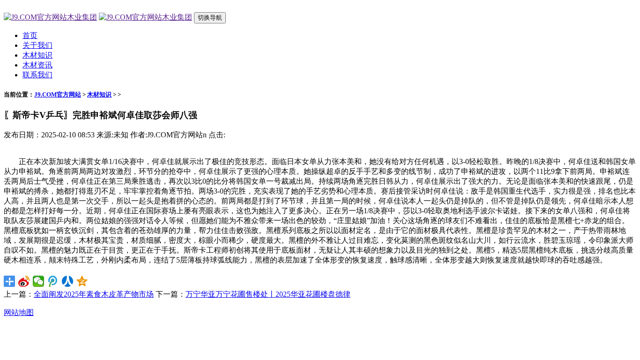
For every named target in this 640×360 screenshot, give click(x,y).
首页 (29, 35)
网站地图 (19, 312)
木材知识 (37, 55)
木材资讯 (37, 65)
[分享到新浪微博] (24, 281)
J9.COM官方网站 (57, 94)
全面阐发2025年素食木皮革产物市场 (94, 294)
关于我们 (37, 45)
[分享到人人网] (68, 281)
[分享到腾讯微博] (53, 281)
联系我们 (37, 75)
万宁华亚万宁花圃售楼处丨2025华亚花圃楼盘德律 (268, 294)
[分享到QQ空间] (82, 281)
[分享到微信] (39, 281)
